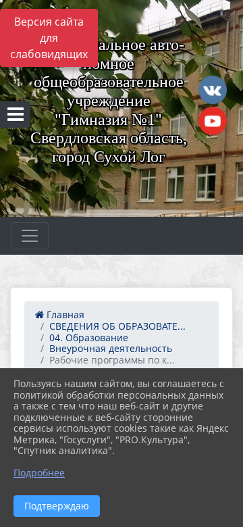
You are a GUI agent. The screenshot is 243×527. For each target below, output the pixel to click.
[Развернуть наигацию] (30, 235)
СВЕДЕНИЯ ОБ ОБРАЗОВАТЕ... (117, 326)
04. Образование (88, 337)
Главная (64, 314)
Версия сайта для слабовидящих (49, 37)
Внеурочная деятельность (110, 348)
